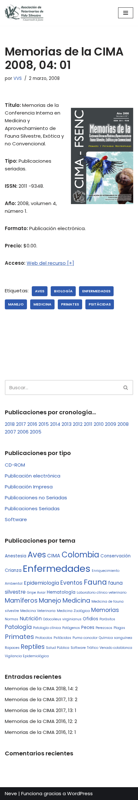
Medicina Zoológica (73, 610)
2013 (67, 424)
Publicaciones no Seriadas (36, 497)
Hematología (61, 592)
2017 (21, 424)
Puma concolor (85, 637)
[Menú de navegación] (125, 12)
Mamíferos (21, 600)
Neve (11, 793)
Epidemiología (41, 583)
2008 (123, 424)
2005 (35, 431)
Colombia (80, 554)
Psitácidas (100, 304)
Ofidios (90, 619)
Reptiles (33, 646)
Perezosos (104, 627)
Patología (18, 627)
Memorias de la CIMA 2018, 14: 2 (41, 688)
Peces (87, 627)
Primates (70, 304)
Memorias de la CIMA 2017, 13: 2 (41, 699)
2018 (10, 424)
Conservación (115, 556)
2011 (88, 424)
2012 (77, 424)
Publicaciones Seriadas (32, 508)
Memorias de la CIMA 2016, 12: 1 (40, 732)
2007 (10, 431)
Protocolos (43, 637)
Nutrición (31, 618)
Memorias (105, 610)
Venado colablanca (115, 647)
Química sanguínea (115, 637)
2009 (110, 424)
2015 (44, 424)
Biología (63, 291)
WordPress (80, 793)
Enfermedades (96, 291)
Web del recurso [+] (50, 263)
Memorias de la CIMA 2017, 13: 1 (40, 710)
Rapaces (12, 647)
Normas (11, 619)
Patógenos (71, 627)
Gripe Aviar (36, 592)
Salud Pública (57, 647)
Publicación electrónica (32, 475)
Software (16, 519)
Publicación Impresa (29, 486)
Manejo (16, 304)
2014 (55, 424)
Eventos (71, 583)
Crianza (13, 570)
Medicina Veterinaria (38, 610)
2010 (99, 424)
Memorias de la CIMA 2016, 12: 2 (41, 721)
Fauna (95, 582)
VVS (17, 78)
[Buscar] (126, 387)
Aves (39, 291)
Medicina (42, 304)
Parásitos (107, 619)
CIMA (53, 555)
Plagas (119, 627)
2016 (32, 424)
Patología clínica (47, 627)
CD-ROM (15, 464)
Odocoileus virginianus (62, 619)
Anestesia (15, 556)
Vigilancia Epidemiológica (27, 656)
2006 (23, 431)
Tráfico (92, 647)
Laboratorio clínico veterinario (101, 592)
